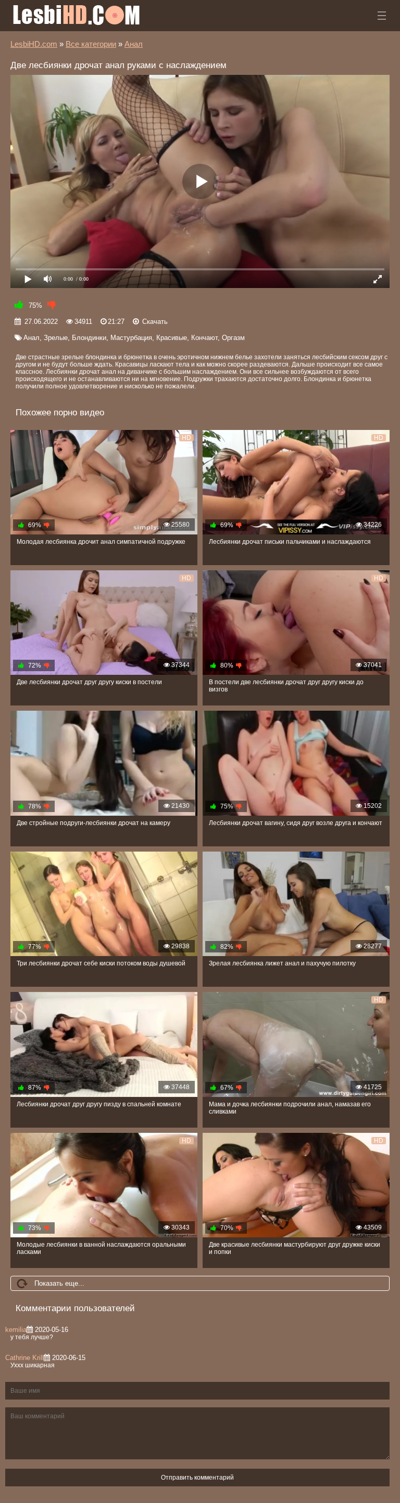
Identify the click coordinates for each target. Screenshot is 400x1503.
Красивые (171, 338)
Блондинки (89, 338)
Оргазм (233, 338)
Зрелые (56, 338)
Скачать (155, 321)
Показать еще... (59, 1283)
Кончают (204, 338)
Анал (31, 338)
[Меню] (381, 15)
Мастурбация (131, 338)
